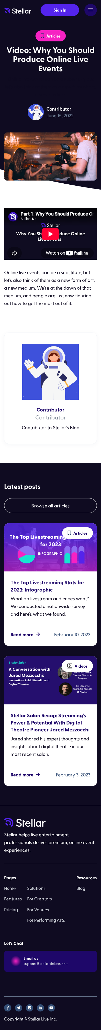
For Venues (38, 909)
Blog (80, 888)
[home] (17, 10)
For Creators (39, 898)
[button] (90, 10)
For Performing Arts (46, 919)
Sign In (60, 9)
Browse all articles (50, 505)
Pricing (11, 909)
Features (13, 898)
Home (10, 888)
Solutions (36, 888)
